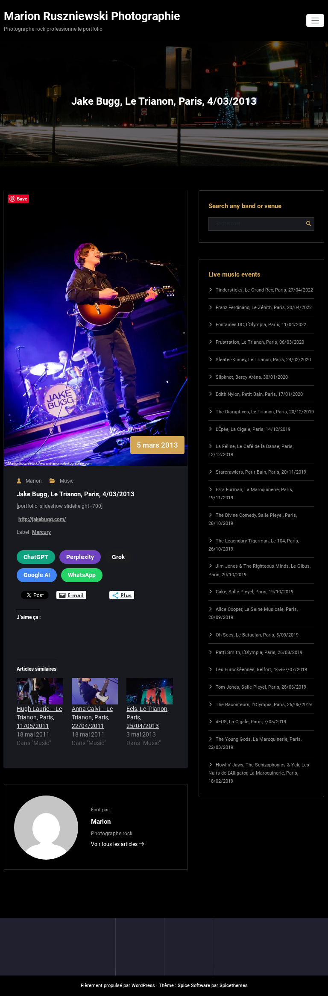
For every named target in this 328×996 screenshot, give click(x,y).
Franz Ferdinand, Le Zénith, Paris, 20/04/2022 (264, 307)
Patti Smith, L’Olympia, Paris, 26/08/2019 (259, 652)
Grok (118, 557)
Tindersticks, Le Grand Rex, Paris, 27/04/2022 (264, 290)
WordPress (143, 985)
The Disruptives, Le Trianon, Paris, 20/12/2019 (265, 412)
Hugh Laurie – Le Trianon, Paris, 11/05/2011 (39, 717)
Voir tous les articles (115, 844)
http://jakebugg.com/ (42, 519)
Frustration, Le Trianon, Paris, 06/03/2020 (260, 342)
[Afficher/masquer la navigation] (315, 20)
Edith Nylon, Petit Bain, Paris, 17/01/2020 (259, 394)
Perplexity (80, 557)
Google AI (36, 575)
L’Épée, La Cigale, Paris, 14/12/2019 (253, 429)
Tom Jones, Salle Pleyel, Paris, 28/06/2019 (261, 687)
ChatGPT (35, 557)
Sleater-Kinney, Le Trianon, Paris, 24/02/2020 (263, 359)
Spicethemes (234, 985)
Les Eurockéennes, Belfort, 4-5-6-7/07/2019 (261, 669)
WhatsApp (82, 575)
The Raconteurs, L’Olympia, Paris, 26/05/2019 (264, 704)
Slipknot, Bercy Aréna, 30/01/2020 (252, 377)
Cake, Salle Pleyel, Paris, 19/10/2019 (254, 592)
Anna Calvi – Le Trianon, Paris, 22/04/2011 (92, 717)
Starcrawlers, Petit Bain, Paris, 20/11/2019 (261, 472)
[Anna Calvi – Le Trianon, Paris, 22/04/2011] (95, 691)
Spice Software (194, 985)
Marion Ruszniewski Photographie (92, 16)
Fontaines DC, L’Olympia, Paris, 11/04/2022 (261, 324)
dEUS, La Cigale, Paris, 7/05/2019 (251, 722)
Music (66, 481)
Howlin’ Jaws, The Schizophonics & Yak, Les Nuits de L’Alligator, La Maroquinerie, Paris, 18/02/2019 (258, 773)
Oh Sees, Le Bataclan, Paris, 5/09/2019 (257, 635)
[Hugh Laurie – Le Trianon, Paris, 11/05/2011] (40, 691)
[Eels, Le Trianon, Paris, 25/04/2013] (149, 691)
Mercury (41, 532)
